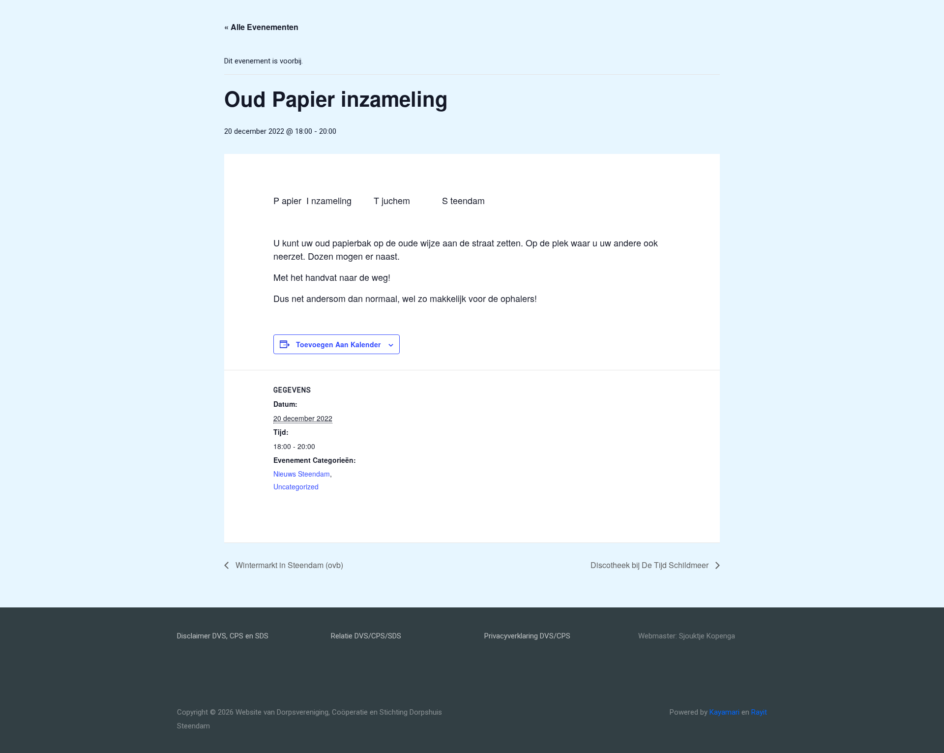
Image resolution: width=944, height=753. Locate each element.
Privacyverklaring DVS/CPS (527, 636)
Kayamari (724, 712)
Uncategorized (296, 486)
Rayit (759, 712)
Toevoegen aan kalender (338, 344)
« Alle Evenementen (261, 26)
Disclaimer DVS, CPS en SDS (222, 636)
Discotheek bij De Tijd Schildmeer (650, 565)
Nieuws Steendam (301, 474)
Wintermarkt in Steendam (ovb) (288, 565)
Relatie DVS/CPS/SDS (366, 636)
